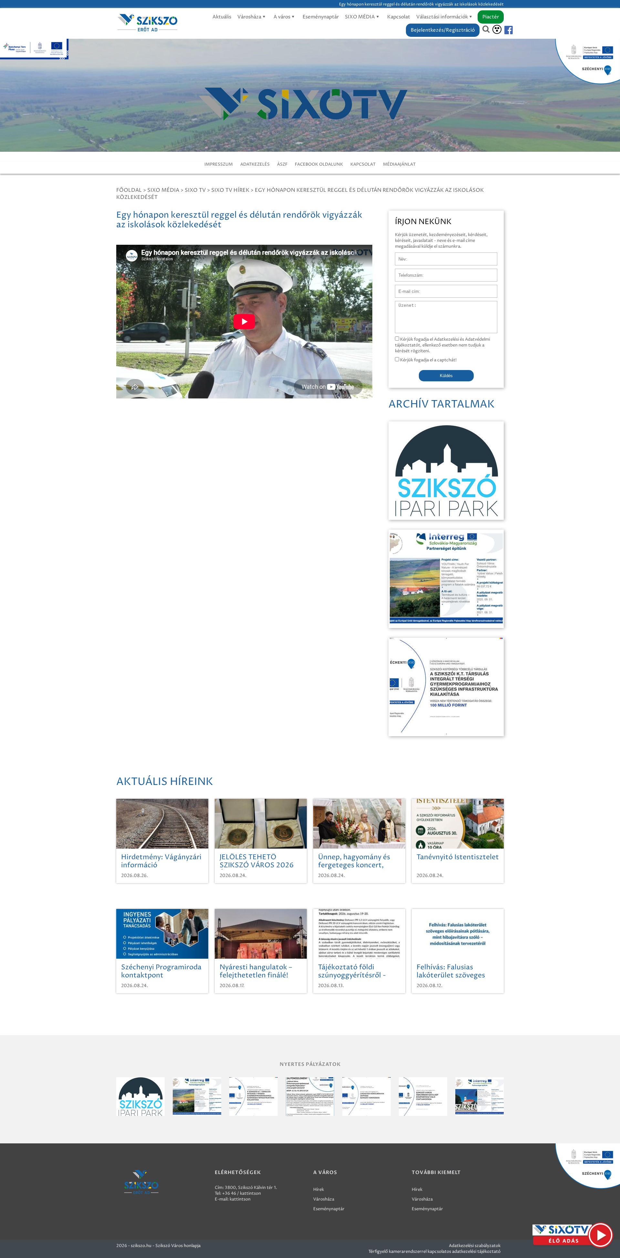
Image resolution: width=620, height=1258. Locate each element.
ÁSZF (282, 164)
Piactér (490, 17)
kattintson (240, 1199)
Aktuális (221, 17)
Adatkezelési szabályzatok (475, 1246)
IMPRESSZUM (218, 164)
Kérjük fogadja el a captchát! (428, 360)
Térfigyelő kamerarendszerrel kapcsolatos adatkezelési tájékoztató (434, 1251)
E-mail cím (405, 288)
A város (282, 17)
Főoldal (129, 190)
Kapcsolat (398, 17)
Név (399, 256)
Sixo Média (163, 190)
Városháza (249, 17)
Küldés (446, 375)
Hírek (318, 1189)
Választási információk (442, 17)
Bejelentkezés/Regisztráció (443, 30)
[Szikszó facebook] (503, 30)
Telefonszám (407, 272)
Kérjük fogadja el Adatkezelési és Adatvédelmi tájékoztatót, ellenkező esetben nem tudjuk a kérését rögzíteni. (442, 345)
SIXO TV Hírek (230, 190)
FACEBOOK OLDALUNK (319, 164)
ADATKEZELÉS (255, 164)
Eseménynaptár (321, 17)
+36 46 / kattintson (241, 1193)
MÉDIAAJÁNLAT (399, 164)
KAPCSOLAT (363, 164)
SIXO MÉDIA (360, 17)
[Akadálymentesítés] (496, 29)
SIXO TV (195, 190)
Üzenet (402, 304)
